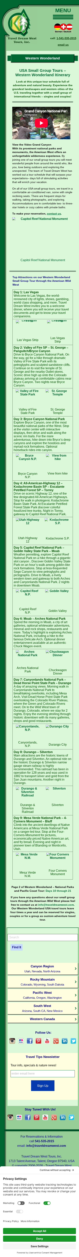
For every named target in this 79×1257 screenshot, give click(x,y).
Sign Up (42, 1085)
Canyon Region (42, 968)
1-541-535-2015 (66, 38)
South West (42, 1008)
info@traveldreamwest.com (56, 904)
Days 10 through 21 (58, 890)
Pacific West (42, 995)
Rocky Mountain (42, 982)
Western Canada (42, 1019)
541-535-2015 (44, 1141)
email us (63, 44)
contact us (54, 213)
